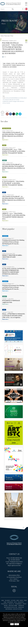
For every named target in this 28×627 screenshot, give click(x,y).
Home (2, 36)
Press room (7, 36)
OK (12, 624)
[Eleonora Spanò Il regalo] (4, 29)
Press (12, 36)
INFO (16, 624)
